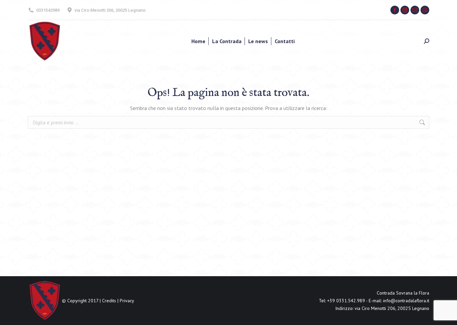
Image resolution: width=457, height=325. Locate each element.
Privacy (127, 301)
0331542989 (48, 10)
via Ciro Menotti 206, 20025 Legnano (110, 10)
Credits (109, 301)
